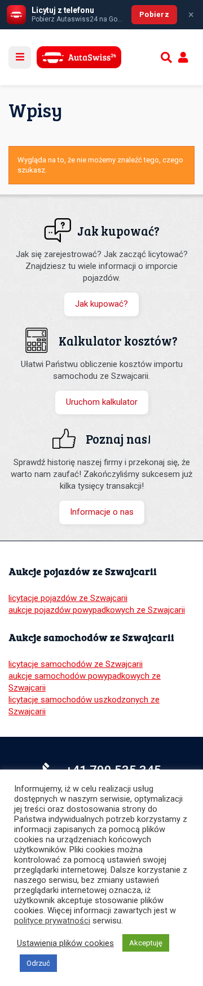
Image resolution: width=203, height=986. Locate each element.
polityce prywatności (52, 921)
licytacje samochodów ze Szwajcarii (75, 664)
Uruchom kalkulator (102, 402)
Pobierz (154, 14)
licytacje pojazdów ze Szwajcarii (67, 598)
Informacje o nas (102, 512)
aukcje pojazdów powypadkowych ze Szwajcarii (96, 610)
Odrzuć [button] (38, 963)
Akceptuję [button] (145, 943)
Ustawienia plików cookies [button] (65, 943)
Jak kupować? (101, 304)
